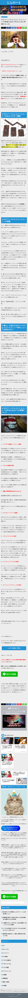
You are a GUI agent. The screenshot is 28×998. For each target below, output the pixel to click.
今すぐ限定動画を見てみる (10, 828)
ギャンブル (6, 949)
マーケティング (7, 971)
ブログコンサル (7, 963)
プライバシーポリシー (11, 994)
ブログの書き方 (7, 960)
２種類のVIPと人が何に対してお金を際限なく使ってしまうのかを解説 (14, 923)
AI (3, 945)
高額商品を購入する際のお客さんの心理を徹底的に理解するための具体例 (14, 918)
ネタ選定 (5, 956)
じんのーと (14, 2)
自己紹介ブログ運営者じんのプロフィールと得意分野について (14, 912)
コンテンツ (6, 953)
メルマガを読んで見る (14, 648)
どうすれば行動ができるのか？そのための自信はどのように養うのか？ (14, 929)
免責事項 (19, 994)
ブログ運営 (6, 967)
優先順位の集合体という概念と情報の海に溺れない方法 (14, 934)
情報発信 (5, 978)
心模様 (5, 974)
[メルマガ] (14, 802)
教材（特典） (6, 982)
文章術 (5, 985)
